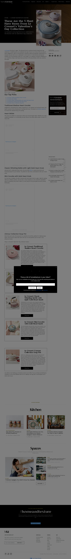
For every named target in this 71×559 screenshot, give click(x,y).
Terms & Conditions (39, 290)
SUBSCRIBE (32, 287)
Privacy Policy (45, 290)
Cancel (39, 287)
